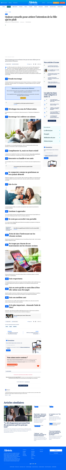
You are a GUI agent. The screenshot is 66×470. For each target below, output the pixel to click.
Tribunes (25, 6)
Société (6, 406)
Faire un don (23, 97)
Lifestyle (35, 6)
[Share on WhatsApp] (40, 64)
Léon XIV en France (53, 6)
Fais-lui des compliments (35, 154)
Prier (8, 6)
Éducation (36, 406)
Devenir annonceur (35, 466)
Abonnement (33, 455)
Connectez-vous (27, 381)
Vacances (51, 406)
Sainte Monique (36, 4)
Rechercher (15, 2)
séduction (14, 326)
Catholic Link (22, 22)
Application (33, 452)
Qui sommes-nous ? (23, 466)
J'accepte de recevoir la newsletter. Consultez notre (18, 348)
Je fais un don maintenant (12, 364)
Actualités (30, 6)
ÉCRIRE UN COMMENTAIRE (23, 385)
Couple (10, 11)
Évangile (46, 134)
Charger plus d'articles (52, 86)
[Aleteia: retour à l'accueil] (33, 2)
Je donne (61, 2)
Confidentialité (54, 466)
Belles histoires (15, 6)
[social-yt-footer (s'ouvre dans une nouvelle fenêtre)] (30, 463)
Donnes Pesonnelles (48, 466)
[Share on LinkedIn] (35, 64)
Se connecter (50, 2)
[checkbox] (6, 347)
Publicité (32, 458)
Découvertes (41, 6)
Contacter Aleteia (41, 466)
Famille (51, 423)
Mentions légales (28, 466)
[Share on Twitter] (37, 64)
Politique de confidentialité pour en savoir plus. (51, 155)
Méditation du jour (49, 137)
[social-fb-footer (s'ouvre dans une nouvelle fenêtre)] (32, 463)
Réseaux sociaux (37, 426)
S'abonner (55, 450)
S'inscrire (8, 350)
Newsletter (33, 451)
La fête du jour (48, 130)
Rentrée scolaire (60, 6)
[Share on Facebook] (33, 64)
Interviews (20, 6)
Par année (41, 451)
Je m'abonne (55, 2)
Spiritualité (46, 6)
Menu (4, 6)
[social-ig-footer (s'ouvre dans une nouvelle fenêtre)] (35, 463)
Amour (7, 326)
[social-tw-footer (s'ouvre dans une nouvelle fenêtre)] (33, 463)
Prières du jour (48, 141)
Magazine (32, 454)
